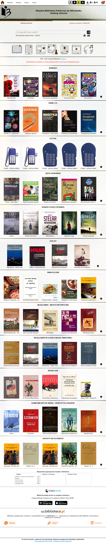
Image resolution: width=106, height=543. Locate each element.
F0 (88, 2)
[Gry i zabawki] (53, 54)
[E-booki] (29, 54)
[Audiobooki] (41, 54)
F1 (91, 2)
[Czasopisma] (64, 54)
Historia (18, 2)
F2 (96, 2)
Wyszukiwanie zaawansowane (25, 35)
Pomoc (26, 2)
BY (83, 2)
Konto (34, 2)
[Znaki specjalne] (88, 35)
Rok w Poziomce (19, 480)
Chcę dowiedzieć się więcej (43, 541)
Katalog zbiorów (26, 23)
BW (74, 2)
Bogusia (17, 478)
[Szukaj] (88, 32)
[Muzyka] (88, 54)
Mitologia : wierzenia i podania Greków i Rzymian (26, 476)
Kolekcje (37, 35)
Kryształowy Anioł (19, 483)
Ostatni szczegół (19, 481)
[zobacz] (63, 59)
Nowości (10, 2)
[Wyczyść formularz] (84, 35)
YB (79, 2)
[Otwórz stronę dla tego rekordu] (12, 86)
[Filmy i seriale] (76, 54)
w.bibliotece (51, 516)
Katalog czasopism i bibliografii (79, 23)
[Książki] (17, 54)
